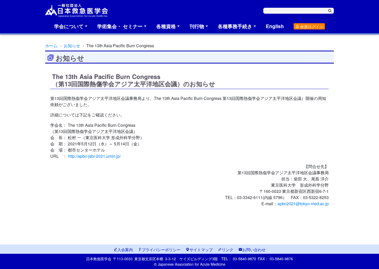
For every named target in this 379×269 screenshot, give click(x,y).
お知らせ (72, 46)
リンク (227, 249)
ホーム (51, 46)
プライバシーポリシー (161, 249)
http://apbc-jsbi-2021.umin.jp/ (94, 156)
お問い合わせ (254, 249)
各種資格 (166, 26)
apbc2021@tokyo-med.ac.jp (303, 204)
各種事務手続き (235, 26)
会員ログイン (311, 26)
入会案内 (125, 249)
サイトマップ (201, 249)
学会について (69, 26)
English (275, 26)
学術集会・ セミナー (120, 26)
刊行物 (197, 26)
